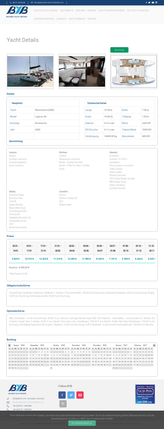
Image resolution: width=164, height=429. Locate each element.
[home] (16, 11)
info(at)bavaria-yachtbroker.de (28, 402)
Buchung (119, 50)
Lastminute (67, 10)
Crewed (92, 10)
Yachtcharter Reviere (111, 10)
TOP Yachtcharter (138, 10)
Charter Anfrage (44, 19)
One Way (81, 10)
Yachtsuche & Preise (46, 10)
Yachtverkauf (77, 19)
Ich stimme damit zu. (82, 423)
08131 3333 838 (19, 3)
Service (92, 19)
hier (111, 418)
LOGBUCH (61, 19)
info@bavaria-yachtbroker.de (49, 3)
